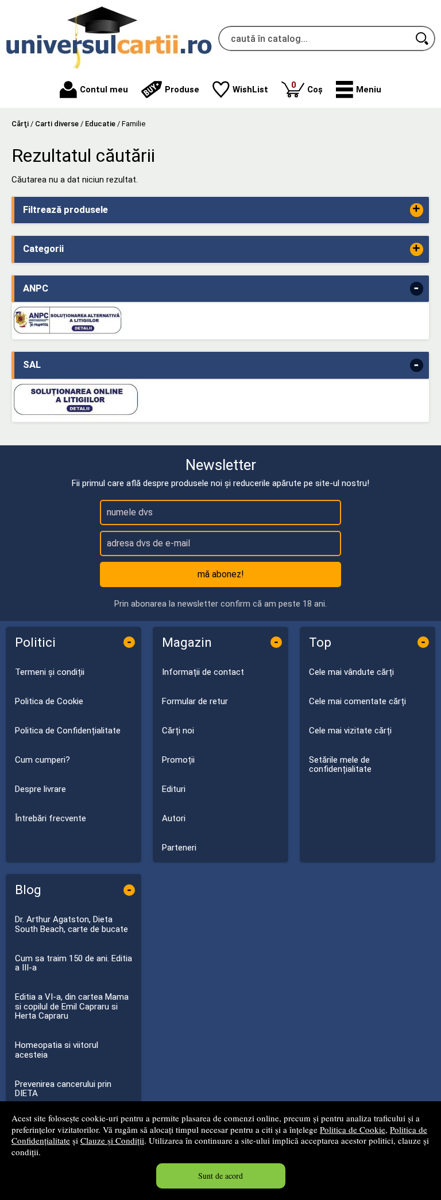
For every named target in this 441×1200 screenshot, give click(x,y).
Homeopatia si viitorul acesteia (56, 1050)
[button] (358, 89)
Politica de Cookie (352, 1129)
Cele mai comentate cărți (357, 701)
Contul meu (104, 89)
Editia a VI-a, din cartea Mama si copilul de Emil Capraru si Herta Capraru (72, 1006)
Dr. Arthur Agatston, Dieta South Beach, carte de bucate (71, 924)
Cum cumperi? (42, 760)
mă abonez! (221, 574)
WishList (250, 89)
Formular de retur (195, 701)
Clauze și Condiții (112, 1140)
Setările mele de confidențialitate (340, 765)
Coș (307, 87)
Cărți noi (178, 730)
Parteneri (179, 847)
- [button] (416, 288)
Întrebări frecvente (50, 818)
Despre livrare (40, 789)
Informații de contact (203, 672)
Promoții (178, 760)
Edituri (173, 789)
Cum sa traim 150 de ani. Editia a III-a (73, 963)
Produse (182, 89)
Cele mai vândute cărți (351, 672)
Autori (173, 818)
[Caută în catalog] (422, 38)
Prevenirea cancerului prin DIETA (63, 1089)
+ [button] (416, 209)
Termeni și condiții (49, 672)
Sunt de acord (220, 1175)
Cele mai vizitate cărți (350, 730)
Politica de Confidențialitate (68, 730)
